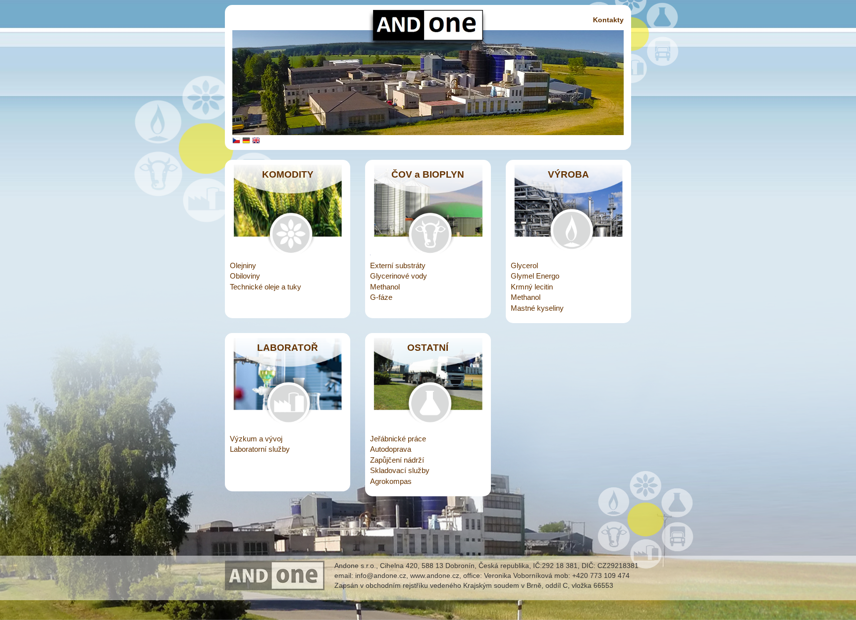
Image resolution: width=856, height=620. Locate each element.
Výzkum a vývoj (256, 438)
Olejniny (243, 265)
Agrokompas (391, 481)
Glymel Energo (535, 276)
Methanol (385, 287)
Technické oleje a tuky (265, 287)
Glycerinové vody (398, 276)
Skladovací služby (399, 470)
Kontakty (608, 20)
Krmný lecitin (532, 287)
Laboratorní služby (260, 449)
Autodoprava (390, 449)
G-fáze (381, 297)
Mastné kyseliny (537, 308)
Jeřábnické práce (398, 438)
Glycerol (524, 265)
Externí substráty (398, 265)
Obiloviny (245, 276)
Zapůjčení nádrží (397, 460)
